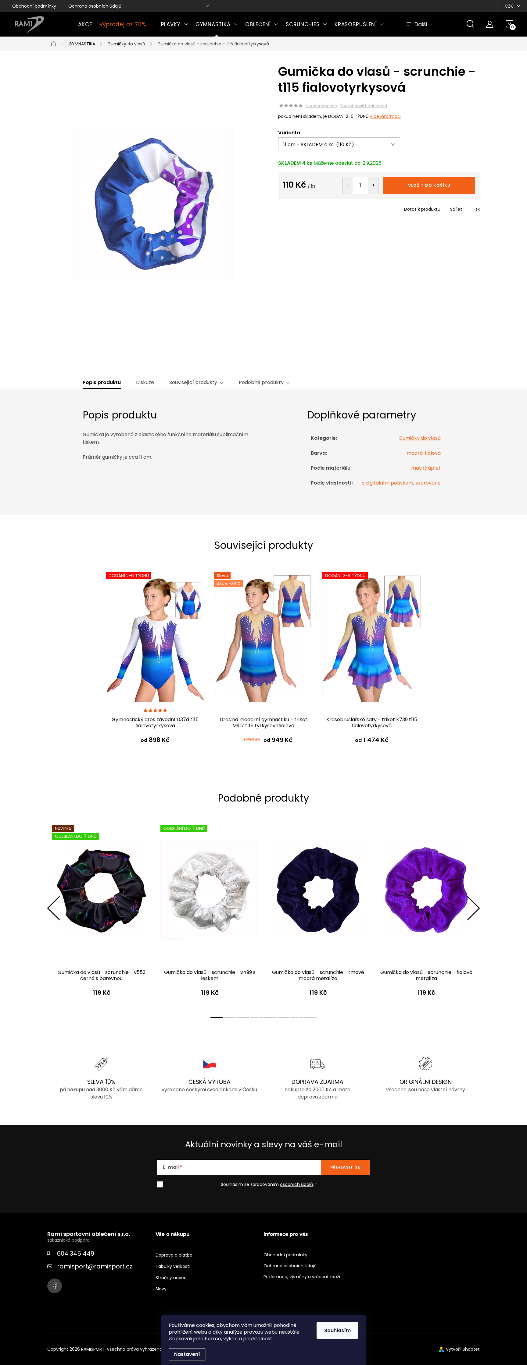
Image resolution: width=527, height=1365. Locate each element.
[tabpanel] (155, 663)
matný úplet (426, 467)
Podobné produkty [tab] (261, 382)
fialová (433, 453)
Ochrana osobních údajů (94, 6)
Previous (53, 908)
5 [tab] (270, 1017)
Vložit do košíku (429, 185)
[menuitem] (85, 24)
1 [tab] (216, 1017)
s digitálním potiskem (387, 482)
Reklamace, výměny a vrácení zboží (302, 1277)
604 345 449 (75, 1253)
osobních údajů (296, 1184)
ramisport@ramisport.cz (94, 1266)
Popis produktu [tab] (102, 382)
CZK (509, 6)
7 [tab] (297, 1017)
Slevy (161, 1289)
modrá (415, 453)
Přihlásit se (345, 1167)
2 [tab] (230, 1017)
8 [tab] (310, 1017)
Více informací (385, 116)
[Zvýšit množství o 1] (373, 185)
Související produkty (193, 382)
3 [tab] (243, 1017)
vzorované (428, 482)
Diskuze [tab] (145, 382)
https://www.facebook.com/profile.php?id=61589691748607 (54, 1286)
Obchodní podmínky (34, 6)
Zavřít (313, 207)
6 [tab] (284, 1017)
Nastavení (187, 1354)
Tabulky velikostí (173, 1266)
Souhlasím (337, 1330)
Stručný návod (171, 1278)
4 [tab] (257, 1017)
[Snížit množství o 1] (347, 185)
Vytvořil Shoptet (463, 1349)
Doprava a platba (174, 1255)
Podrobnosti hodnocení (363, 106)
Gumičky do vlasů (420, 438)
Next (473, 908)
